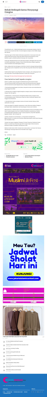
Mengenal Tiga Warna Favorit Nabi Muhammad (15, 366)
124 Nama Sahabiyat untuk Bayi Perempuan (14, 341)
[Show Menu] (3, 1)
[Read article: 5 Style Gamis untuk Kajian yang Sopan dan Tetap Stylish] (23, 320)
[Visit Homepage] (23, 2)
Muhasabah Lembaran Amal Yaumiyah (13, 369)
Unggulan (8, 6)
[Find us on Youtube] (37, 392)
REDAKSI (25, 392)
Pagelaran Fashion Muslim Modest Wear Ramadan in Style (17, 344)
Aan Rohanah (9, 134)
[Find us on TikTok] (40, 392)
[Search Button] (39, 1)
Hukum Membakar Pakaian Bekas (12, 362)
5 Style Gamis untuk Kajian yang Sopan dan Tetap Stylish (15, 336)
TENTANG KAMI (9, 392)
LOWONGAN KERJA (7, 393)
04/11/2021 (6, 15)
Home (5, 6)
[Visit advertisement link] (23, 144)
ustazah (14, 134)
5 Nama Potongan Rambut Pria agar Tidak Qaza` (15, 355)
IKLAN (4, 392)
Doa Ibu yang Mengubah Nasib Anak (13, 351)
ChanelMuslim (10, 385)
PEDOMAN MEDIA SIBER (18, 392)
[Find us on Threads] (42, 392)
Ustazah (14, 15)
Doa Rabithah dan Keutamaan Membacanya (14, 359)
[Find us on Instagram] (35, 392)
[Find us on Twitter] (33, 392)
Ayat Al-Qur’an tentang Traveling (12, 348)
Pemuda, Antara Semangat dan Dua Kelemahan (21, 76)
